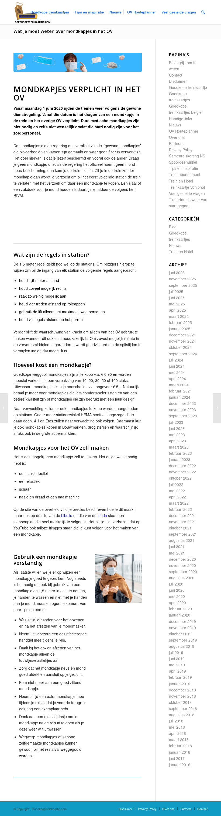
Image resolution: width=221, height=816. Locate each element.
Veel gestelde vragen (187, 193)
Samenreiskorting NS (187, 156)
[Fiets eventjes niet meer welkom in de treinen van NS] (217, 408)
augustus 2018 (181, 714)
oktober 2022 (180, 478)
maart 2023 (179, 447)
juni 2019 (177, 658)
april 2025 (177, 310)
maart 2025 (179, 316)
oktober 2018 (180, 702)
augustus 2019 (181, 646)
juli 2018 (176, 721)
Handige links (180, 118)
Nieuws (175, 125)
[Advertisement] (111, 226)
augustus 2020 (181, 577)
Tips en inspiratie (183, 168)
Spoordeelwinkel (183, 162)
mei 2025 (177, 304)
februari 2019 (180, 677)
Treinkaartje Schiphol (187, 187)
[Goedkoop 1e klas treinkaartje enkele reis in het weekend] (4, 408)
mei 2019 (177, 664)
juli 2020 (176, 584)
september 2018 (183, 708)
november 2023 (182, 409)
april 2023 (177, 440)
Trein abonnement (184, 174)
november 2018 (182, 696)
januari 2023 (179, 459)
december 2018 (182, 690)
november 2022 (182, 471)
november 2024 (182, 341)
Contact (175, 75)
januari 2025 (179, 328)
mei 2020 (177, 596)
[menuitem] (50, 12)
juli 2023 (176, 422)
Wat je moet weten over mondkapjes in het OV (63, 31)
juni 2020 (177, 590)
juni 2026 (177, 272)
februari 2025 (180, 322)
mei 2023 (177, 434)
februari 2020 (180, 608)
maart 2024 (179, 384)
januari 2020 (179, 615)
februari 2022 (180, 509)
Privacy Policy (180, 149)
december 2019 (182, 621)
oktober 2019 (180, 633)
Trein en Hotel (181, 181)
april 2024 (177, 378)
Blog (173, 226)
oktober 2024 (180, 347)
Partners (176, 143)
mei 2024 (177, 372)
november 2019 (182, 627)
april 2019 (177, 671)
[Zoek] (203, 12)
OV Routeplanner (183, 131)
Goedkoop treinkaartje (188, 87)
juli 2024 (176, 360)
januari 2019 (179, 683)
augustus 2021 (181, 540)
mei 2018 (177, 727)
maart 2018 (179, 739)
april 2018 (177, 733)
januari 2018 (179, 752)
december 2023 (182, 403)
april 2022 (177, 497)
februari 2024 (180, 391)
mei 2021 (177, 553)
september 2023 (183, 415)
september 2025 (183, 285)
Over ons (177, 137)
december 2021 (182, 515)
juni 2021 (177, 546)
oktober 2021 (180, 528)
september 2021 (183, 534)
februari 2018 (180, 745)
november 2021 (182, 521)
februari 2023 (180, 453)
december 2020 (182, 559)
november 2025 (182, 278)
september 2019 (183, 640)
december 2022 (182, 465)
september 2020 (183, 571)
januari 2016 (179, 764)
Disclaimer (178, 81)
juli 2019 (176, 652)
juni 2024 (177, 366)
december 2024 (182, 335)
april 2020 (177, 602)
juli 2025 (176, 291)
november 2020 (182, 565)
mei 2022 (177, 490)
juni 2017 (177, 758)
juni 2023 (177, 428)
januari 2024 (179, 397)
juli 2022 (176, 484)
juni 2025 (177, 297)
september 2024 (183, 353)
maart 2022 (179, 503)
